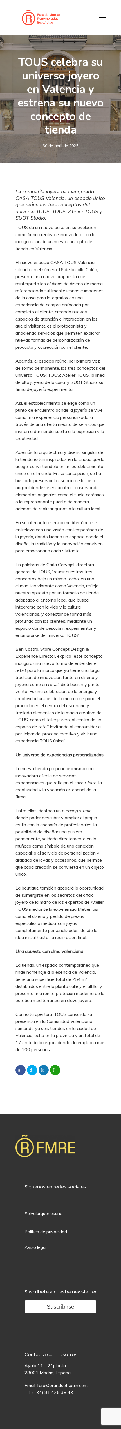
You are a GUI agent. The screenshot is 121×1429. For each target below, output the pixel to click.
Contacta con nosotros (50, 1354)
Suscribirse (60, 1307)
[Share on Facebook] (20, 1070)
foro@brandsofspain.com (62, 1385)
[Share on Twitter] (32, 1070)
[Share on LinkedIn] (44, 1070)
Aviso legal (35, 1247)
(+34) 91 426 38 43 (52, 1392)
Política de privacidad (45, 1231)
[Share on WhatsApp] (55, 1070)
